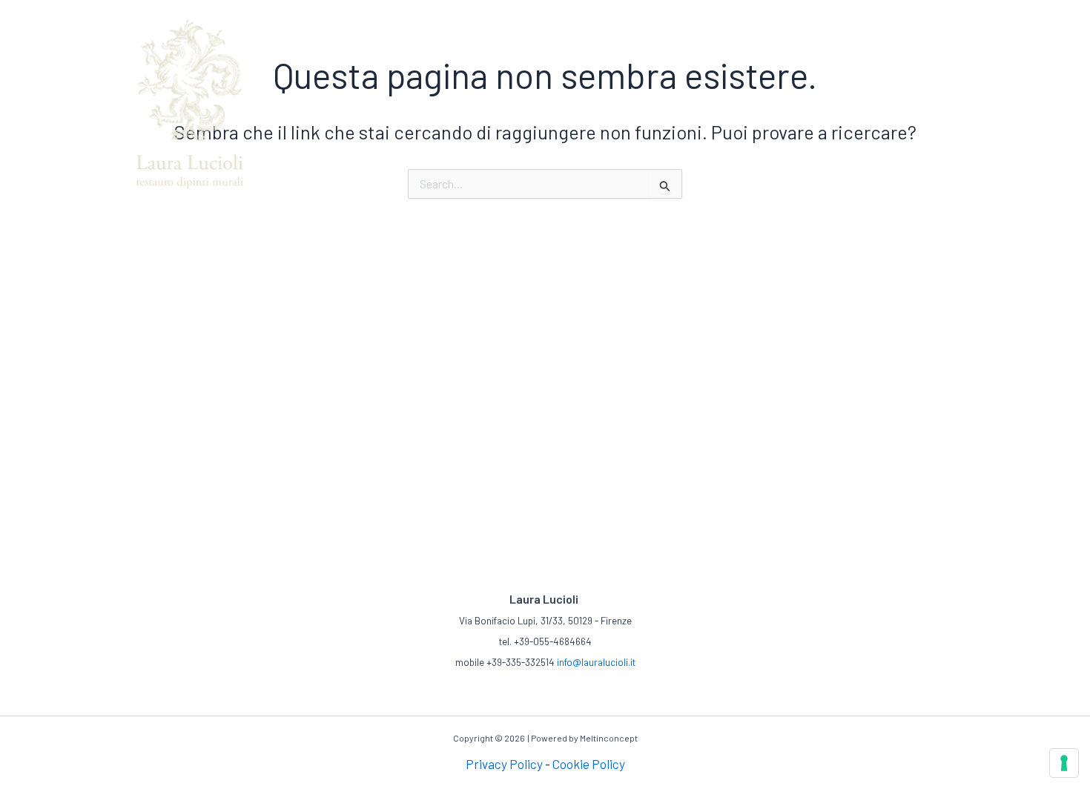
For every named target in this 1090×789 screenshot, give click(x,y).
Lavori (601, 14)
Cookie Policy (588, 763)
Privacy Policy (504, 763)
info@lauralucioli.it (596, 662)
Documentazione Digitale (782, 14)
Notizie (881, 14)
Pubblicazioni (666, 14)
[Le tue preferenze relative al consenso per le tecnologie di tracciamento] (1064, 763)
